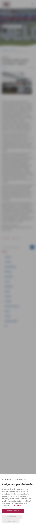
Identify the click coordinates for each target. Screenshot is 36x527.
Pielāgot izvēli (11, 517)
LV (29, 479)
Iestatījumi (8, 479)
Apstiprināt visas (12, 511)
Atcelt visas (10, 521)
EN (33, 479)
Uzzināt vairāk (15, 506)
